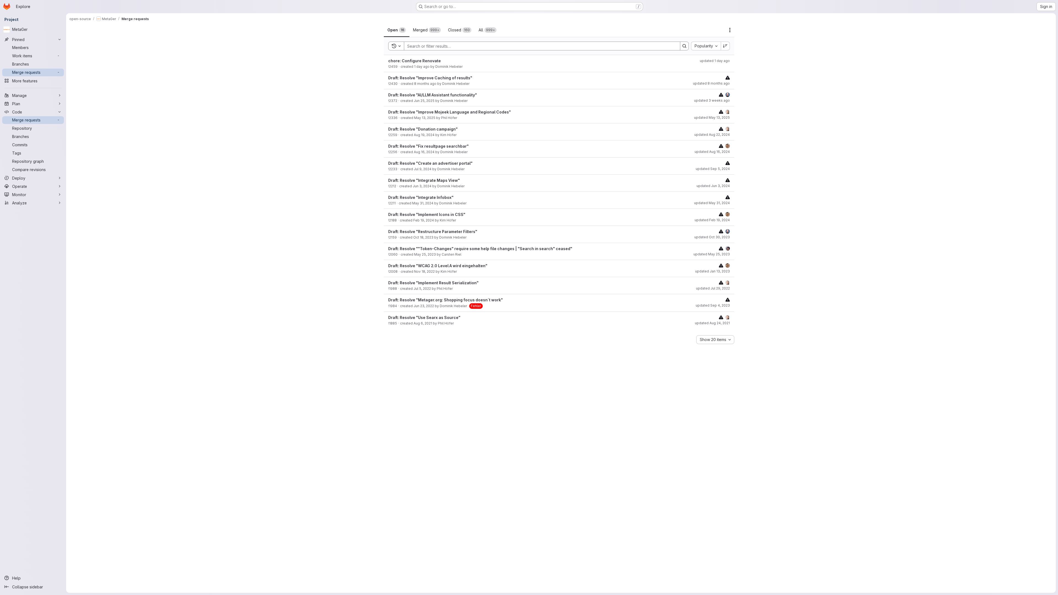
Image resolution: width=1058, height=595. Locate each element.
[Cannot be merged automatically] (727, 77)
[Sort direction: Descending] (725, 46)
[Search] (684, 46)
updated (715, 61)
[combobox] (706, 46)
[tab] (396, 30)
